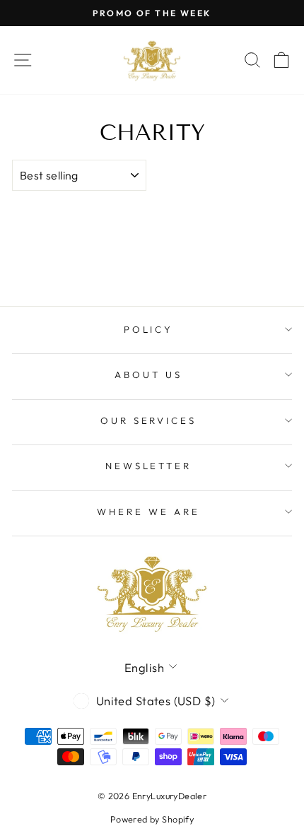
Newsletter (148, 465)
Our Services (148, 420)
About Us (148, 374)
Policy (149, 329)
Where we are (148, 511)
